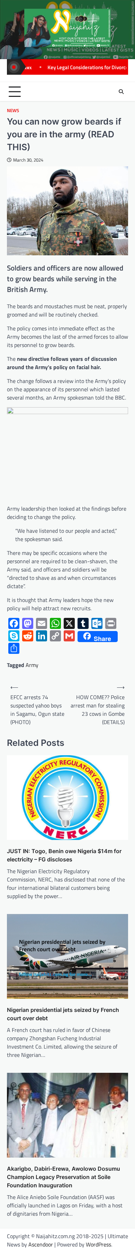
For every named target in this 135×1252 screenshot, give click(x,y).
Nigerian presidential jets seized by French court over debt (63, 1014)
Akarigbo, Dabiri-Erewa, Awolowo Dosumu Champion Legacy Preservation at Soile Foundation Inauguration (63, 1177)
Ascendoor (40, 1244)
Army (32, 665)
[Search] (121, 91)
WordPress (98, 1244)
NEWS (13, 110)
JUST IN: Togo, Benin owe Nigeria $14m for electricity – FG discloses (64, 855)
